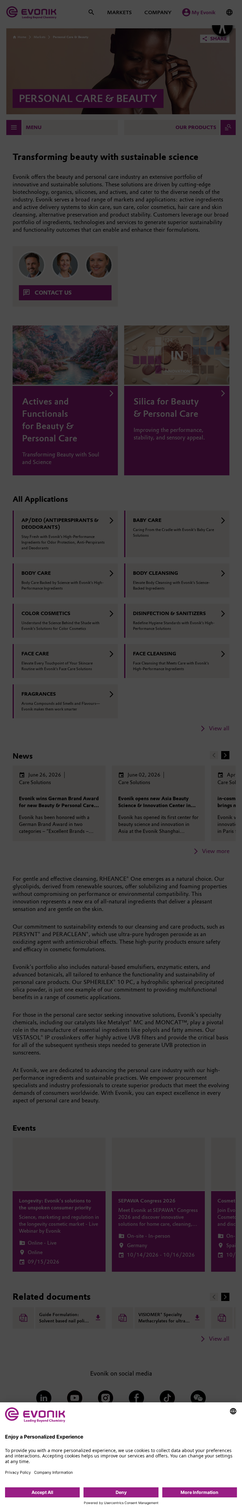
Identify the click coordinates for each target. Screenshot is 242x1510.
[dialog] (121, 1456)
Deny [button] (121, 1492)
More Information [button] (199, 1492)
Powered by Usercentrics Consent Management (121, 1503)
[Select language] (233, 1411)
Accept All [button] (42, 1492)
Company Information (53, 1472)
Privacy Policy (18, 1472)
